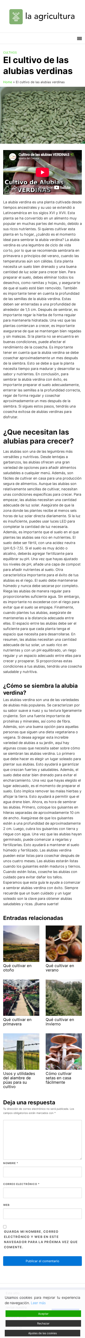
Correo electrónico (21, 1184)
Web (6, 1204)
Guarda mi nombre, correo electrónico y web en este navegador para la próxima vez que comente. (41, 1239)
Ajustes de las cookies (42, 1333)
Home (7, 82)
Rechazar (43, 1323)
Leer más (38, 1303)
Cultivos (10, 52)
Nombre (10, 1163)
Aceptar (43, 1313)
